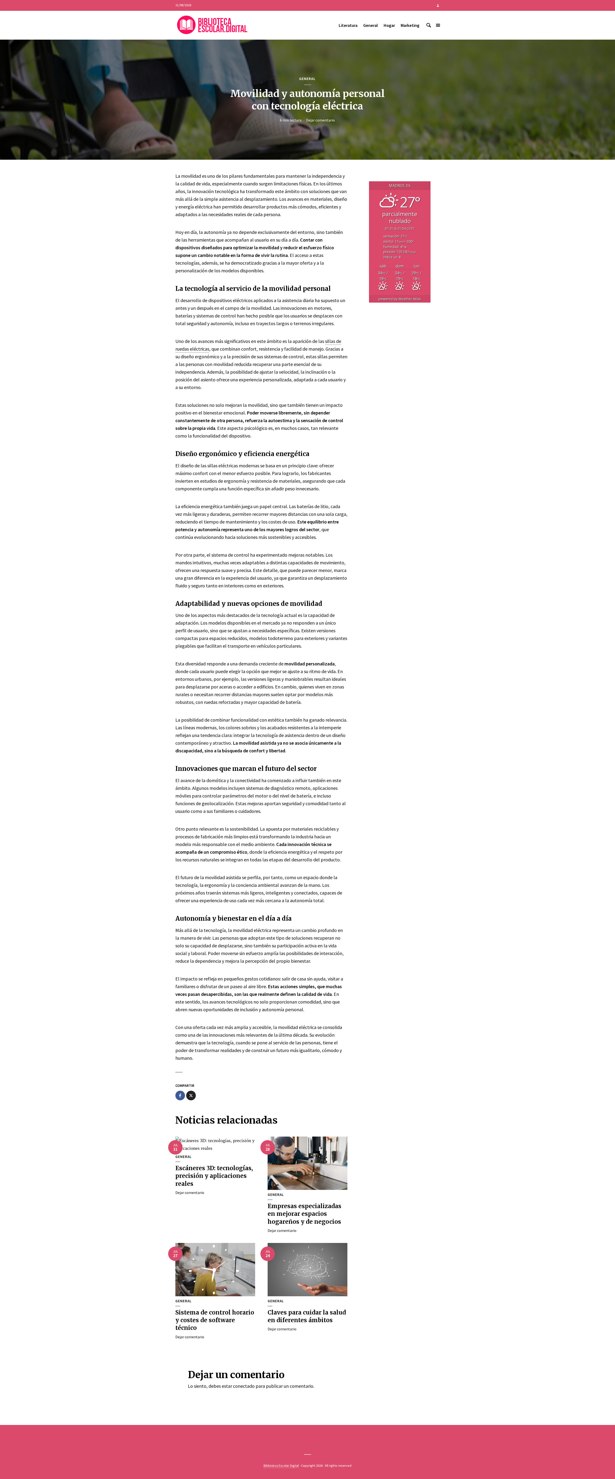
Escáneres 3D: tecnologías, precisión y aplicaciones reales (214, 1175)
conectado (244, 1386)
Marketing (410, 25)
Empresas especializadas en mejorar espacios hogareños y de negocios (304, 1213)
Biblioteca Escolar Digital (281, 1465)
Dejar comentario (320, 120)
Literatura (348, 25)
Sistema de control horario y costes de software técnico (214, 1320)
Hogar (389, 25)
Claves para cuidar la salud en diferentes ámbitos (307, 1316)
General (370, 25)
